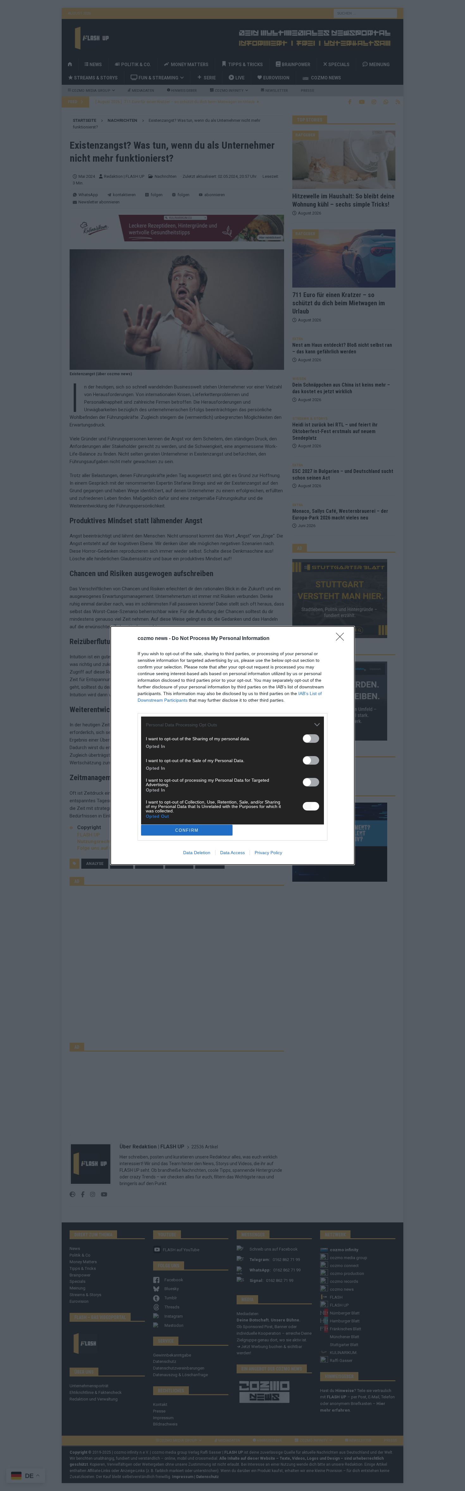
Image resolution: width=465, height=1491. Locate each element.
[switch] (311, 738)
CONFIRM (187, 830)
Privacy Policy (268, 852)
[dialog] (232, 745)
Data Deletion (196, 852)
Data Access (232, 852)
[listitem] (232, 724)
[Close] (342, 639)
